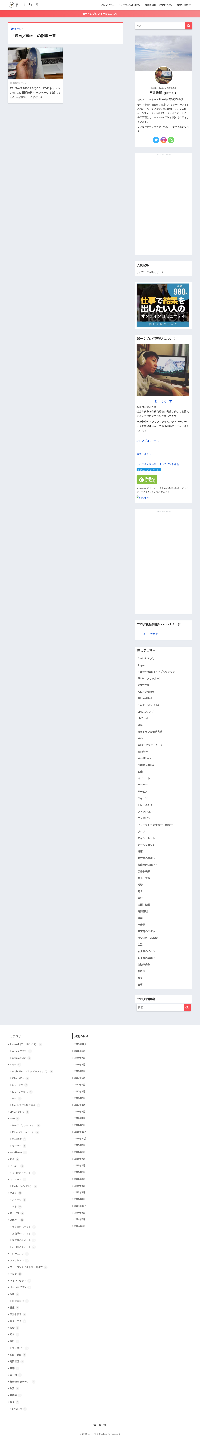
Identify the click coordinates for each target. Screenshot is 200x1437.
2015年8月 (79, 1152)
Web (140, 738)
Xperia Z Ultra (146, 765)
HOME (102, 1425)
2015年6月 (79, 1165)
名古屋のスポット (148, 858)
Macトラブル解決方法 (150, 731)
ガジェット (144, 778)
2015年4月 (79, 1179)
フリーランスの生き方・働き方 (155, 825)
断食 (140, 891)
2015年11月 (80, 1132)
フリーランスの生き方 (129, 4)
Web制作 (143, 751)
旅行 (140, 898)
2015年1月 (79, 1199)
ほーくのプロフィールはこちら (100, 13)
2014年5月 (79, 1226)
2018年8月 (79, 1051)
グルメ (15, 1193)
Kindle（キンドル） (149, 705)
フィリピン (144, 818)
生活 (140, 944)
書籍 (140, 918)
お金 (140, 771)
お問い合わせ (184, 4)
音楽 (140, 978)
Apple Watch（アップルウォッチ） (158, 671)
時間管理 (143, 911)
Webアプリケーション (150, 745)
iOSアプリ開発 (146, 692)
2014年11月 (80, 1206)
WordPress (144, 758)
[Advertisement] (163, 202)
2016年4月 (79, 1118)
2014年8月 (79, 1212)
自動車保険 (144, 964)
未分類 (141, 924)
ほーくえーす (163, 401)
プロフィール (108, 4)
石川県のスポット (148, 958)
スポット (16, 1220)
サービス (143, 791)
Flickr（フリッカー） (150, 678)
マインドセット (146, 838)
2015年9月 (79, 1145)
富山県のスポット (148, 864)
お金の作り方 (166, 4)
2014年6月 (79, 1219)
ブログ (141, 831)
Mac (140, 725)
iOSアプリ (143, 685)
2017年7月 (79, 1071)
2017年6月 (79, 1078)
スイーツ (143, 798)
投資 (140, 884)
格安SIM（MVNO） (149, 938)
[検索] (188, 25)
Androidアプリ (146, 658)
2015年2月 (79, 1192)
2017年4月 (79, 1084)
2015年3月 (79, 1185)
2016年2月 (79, 1125)
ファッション (145, 811)
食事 (140, 984)
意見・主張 (144, 878)
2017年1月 (79, 1105)
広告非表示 (144, 871)
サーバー (143, 785)
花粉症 (141, 971)
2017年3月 (79, 1091)
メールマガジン (146, 845)
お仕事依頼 (150, 4)
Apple (141, 665)
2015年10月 (80, 1138)
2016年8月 (79, 1111)
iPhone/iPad (145, 698)
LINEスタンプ (145, 711)
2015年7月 (79, 1159)
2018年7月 (79, 1057)
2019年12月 (80, 1044)
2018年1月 (79, 1064)
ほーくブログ (150, 634)
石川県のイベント (148, 951)
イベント (16, 1166)
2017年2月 (79, 1098)
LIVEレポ (143, 718)
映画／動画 (144, 904)
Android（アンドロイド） (25, 1044)
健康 (140, 851)
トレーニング (145, 805)
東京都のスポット (148, 931)
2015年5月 (79, 1172)
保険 (14, 1294)
